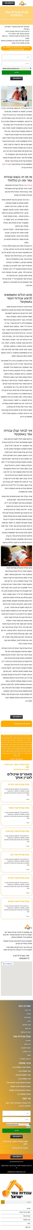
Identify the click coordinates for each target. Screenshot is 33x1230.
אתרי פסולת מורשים (23, 1075)
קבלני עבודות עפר (21, 19)
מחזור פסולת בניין (24, 1094)
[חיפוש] (3, 1202)
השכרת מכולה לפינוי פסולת (20, 1086)
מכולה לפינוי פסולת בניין (22, 1067)
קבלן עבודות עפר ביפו (19, 854)
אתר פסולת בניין (25, 1071)
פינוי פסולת (26, 1219)
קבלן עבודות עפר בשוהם (18, 901)
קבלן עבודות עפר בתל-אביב (17, 831)
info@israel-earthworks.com (16, 1172)
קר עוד (27, 799)
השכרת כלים (6, 164)
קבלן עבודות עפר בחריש (18, 784)
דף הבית (29, 19)
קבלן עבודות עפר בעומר (19, 808)
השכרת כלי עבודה (24, 1212)
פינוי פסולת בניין (25, 1079)
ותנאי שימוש (6, 68)
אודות (28, 1208)
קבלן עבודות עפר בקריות (18, 878)
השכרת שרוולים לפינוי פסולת (20, 1090)
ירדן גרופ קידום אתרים (16, 1161)
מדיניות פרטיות (14, 68)
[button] (3, 724)
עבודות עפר (28, 185)
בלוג (29, 1223)
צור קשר (27, 1227)
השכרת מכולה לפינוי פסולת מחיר (18, 1083)
